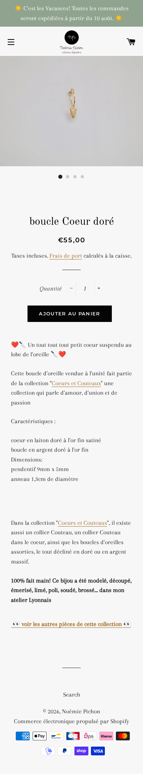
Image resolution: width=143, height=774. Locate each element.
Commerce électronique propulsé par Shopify (71, 721)
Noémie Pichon (81, 711)
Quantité (51, 288)
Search (71, 694)
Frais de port (66, 255)
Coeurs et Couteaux (76, 383)
